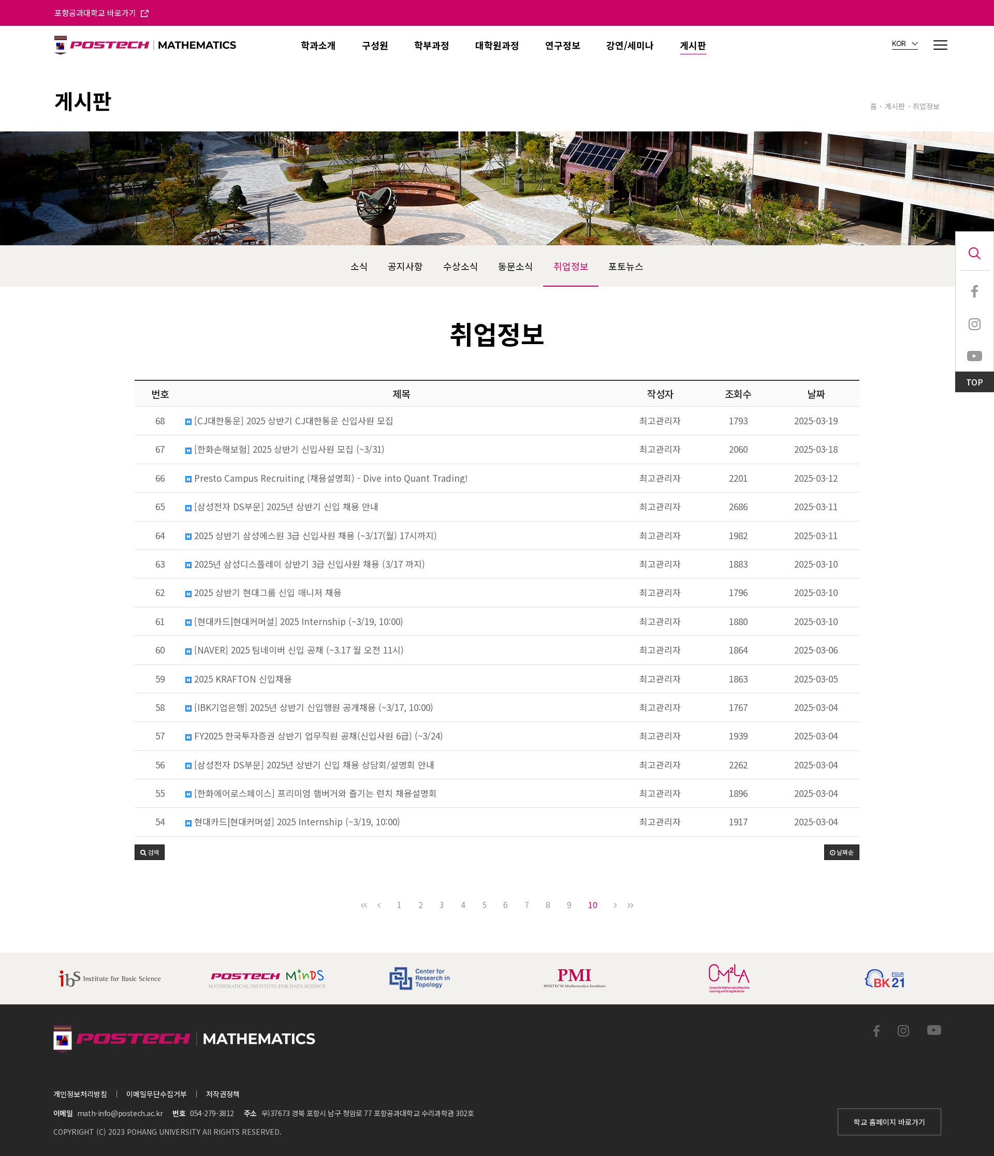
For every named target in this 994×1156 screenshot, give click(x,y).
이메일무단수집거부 (156, 1094)
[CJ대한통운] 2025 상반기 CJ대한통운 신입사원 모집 (292, 421)
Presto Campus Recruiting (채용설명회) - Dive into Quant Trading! (329, 478)
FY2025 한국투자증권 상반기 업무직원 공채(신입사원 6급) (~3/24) (317, 736)
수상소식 (460, 266)
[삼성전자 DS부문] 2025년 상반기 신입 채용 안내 (285, 506)
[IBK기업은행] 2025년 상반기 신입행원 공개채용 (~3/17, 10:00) (312, 707)
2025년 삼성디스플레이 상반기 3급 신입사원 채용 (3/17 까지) (308, 564)
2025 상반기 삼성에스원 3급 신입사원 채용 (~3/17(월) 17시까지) (314, 535)
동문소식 (515, 266)
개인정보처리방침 (80, 1094)
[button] (150, 852)
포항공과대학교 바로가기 (96, 12)
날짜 (816, 394)
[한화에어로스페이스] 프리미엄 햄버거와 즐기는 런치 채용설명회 (314, 793)
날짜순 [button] (844, 852)
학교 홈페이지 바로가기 (889, 1122)
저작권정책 (223, 1094)
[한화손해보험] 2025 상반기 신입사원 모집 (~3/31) (288, 449)
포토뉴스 (626, 266)
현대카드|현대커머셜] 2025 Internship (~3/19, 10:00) (296, 822)
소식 (359, 266)
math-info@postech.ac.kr (120, 1113)
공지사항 (405, 266)
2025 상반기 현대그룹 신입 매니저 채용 (267, 592)
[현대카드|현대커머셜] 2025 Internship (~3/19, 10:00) (297, 621)
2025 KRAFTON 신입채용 (242, 679)
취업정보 (571, 266)
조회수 (738, 394)
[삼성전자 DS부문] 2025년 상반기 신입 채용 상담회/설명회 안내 (313, 765)
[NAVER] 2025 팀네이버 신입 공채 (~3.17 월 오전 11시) (298, 650)
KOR (900, 44)
